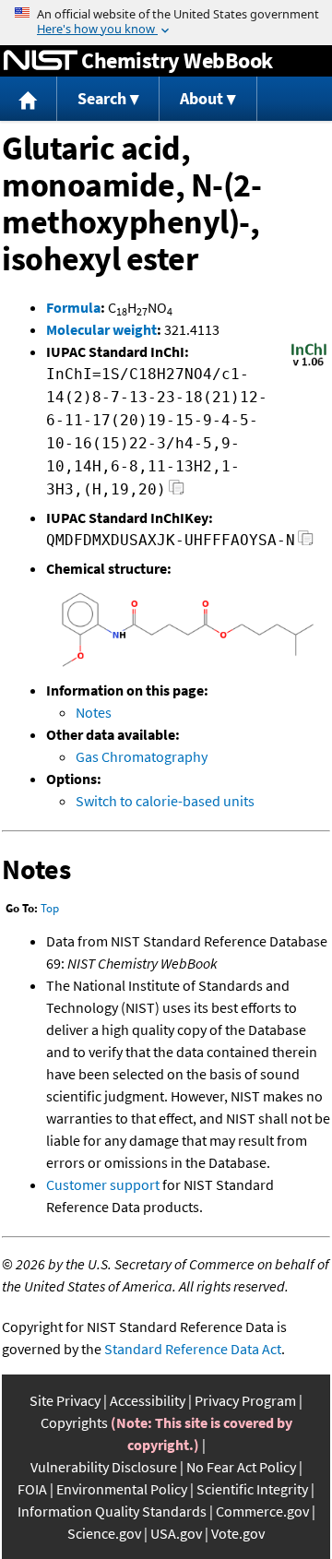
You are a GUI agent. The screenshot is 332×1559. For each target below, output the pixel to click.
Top (50, 908)
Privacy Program (245, 1400)
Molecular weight (101, 329)
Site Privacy (65, 1400)
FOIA (32, 1489)
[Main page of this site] (28, 99)
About (201, 98)
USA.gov (176, 1533)
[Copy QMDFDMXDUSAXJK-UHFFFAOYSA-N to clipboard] (306, 543)
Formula (73, 307)
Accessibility (147, 1400)
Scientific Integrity (252, 1489)
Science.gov (104, 1533)
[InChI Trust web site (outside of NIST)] (309, 364)
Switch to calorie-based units (165, 800)
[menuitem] (28, 99)
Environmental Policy (121, 1489)
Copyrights (74, 1422)
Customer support (103, 1184)
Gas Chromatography (142, 756)
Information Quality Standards (112, 1511)
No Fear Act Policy (241, 1467)
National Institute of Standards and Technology (40, 61)
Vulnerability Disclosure (103, 1467)
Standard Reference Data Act (192, 1348)
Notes (94, 712)
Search (101, 98)
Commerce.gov (262, 1511)
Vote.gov (238, 1533)
